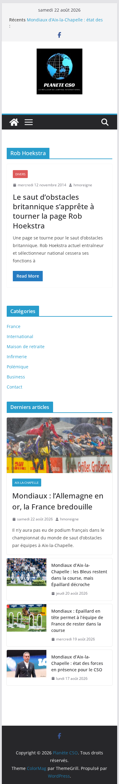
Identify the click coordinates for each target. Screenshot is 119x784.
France (13, 326)
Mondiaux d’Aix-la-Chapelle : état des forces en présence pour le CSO (65, 23)
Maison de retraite (26, 346)
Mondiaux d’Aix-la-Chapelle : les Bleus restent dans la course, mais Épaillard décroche (79, 574)
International (20, 336)
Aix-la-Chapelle (27, 482)
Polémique (17, 367)
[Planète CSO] (14, 122)
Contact (14, 387)
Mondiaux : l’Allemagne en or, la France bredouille (57, 501)
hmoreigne (83, 185)
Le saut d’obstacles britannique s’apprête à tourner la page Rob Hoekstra (53, 211)
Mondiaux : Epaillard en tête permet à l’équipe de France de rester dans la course (77, 620)
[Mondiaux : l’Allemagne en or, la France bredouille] (59, 445)
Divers (20, 174)
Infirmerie (17, 356)
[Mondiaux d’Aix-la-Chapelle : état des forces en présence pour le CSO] (26, 668)
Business (16, 377)
